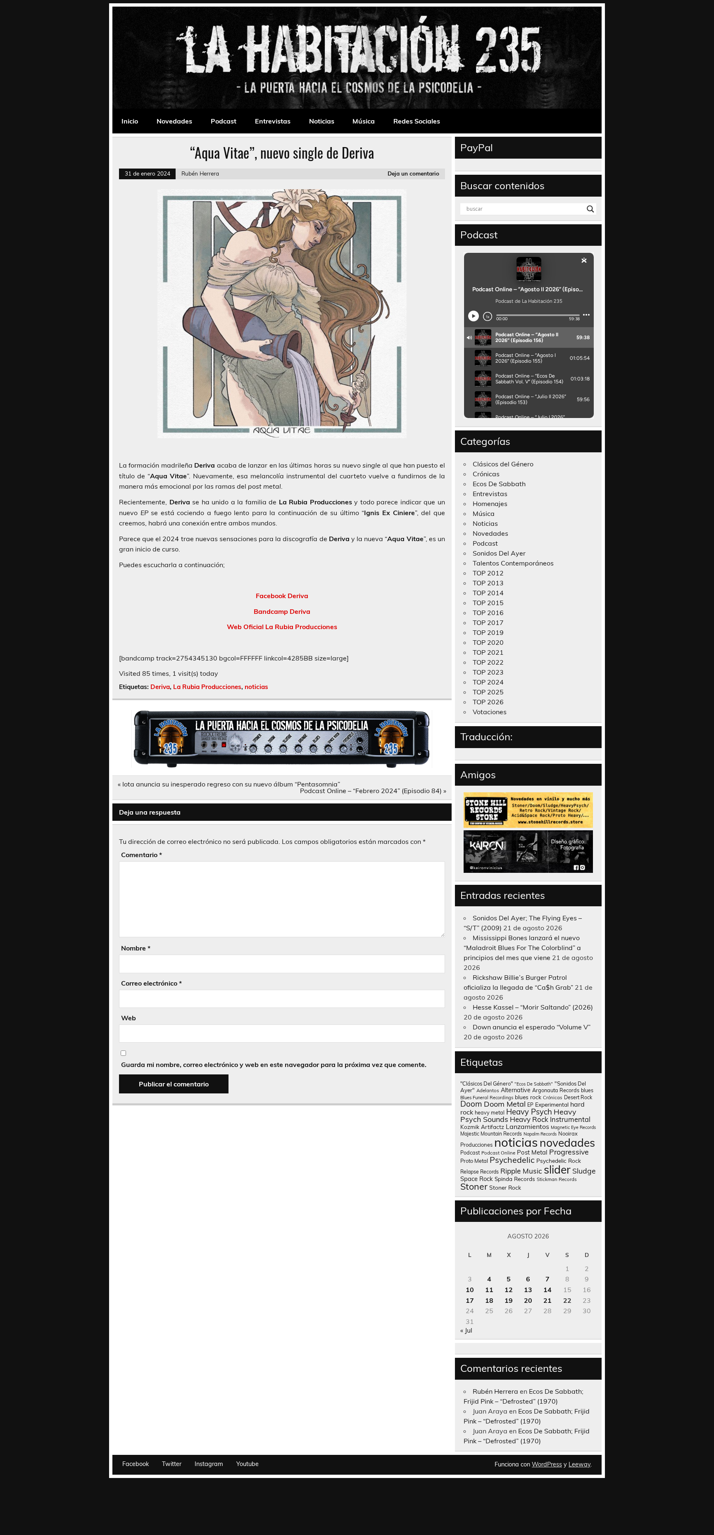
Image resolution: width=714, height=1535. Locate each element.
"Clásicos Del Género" (486, 1083)
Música (363, 121)
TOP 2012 (488, 573)
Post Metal (532, 1152)
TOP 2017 (488, 622)
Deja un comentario (413, 173)
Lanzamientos (527, 1126)
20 (528, 1300)
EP (530, 1105)
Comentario (141, 854)
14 (547, 1290)
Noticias (321, 121)
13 (528, 1290)
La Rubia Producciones (207, 687)
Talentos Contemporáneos (513, 563)
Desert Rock (578, 1097)
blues (587, 1090)
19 (509, 1300)
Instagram (209, 1464)
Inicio (129, 121)
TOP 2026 (488, 702)
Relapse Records (479, 1172)
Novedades (174, 121)
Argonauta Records (555, 1090)
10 (470, 1290)
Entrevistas (272, 121)
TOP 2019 (488, 632)
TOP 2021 (488, 652)
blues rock (528, 1096)
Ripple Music (521, 1171)
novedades (567, 1143)
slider (557, 1169)
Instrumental (570, 1119)
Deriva (160, 687)
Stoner (474, 1186)
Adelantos (487, 1090)
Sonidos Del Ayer (499, 553)
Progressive (569, 1151)
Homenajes (490, 503)
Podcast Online (498, 1153)
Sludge (584, 1170)
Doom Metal (505, 1104)
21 (547, 1300)
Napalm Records (540, 1134)
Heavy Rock (529, 1119)
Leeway (579, 1464)
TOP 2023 (488, 672)
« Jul (466, 1330)
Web (128, 1018)
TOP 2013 (488, 583)
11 (489, 1290)
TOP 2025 (488, 692)
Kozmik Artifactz (482, 1126)
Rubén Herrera (200, 173)
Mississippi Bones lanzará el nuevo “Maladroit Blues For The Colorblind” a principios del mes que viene (522, 948)
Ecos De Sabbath (499, 484)
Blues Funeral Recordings (486, 1097)
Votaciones (490, 712)
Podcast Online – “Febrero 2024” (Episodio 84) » (373, 791)
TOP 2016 (488, 612)
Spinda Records (515, 1178)
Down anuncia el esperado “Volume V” (531, 1027)
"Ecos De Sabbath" (533, 1084)
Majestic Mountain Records (491, 1134)
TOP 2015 (488, 603)
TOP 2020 (488, 642)
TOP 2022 (488, 662)
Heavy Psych (529, 1112)
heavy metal (490, 1112)
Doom (471, 1104)
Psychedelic (512, 1160)
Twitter (171, 1464)
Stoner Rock (505, 1187)
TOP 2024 (488, 682)
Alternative (516, 1090)
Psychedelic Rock (558, 1160)
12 (509, 1290)
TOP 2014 (488, 593)
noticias (256, 687)
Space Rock (476, 1179)
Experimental (552, 1104)
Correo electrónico (151, 983)
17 (470, 1300)
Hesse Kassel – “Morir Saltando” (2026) (533, 1007)
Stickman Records (557, 1179)
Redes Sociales (416, 121)
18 (489, 1300)
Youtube (247, 1464)
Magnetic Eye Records (573, 1127)
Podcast (223, 121)
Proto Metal (474, 1160)
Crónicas (486, 474)
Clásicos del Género (503, 464)
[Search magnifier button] (590, 209)
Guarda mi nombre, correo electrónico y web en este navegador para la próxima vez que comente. (273, 1064)
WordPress (547, 1464)
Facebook (135, 1464)
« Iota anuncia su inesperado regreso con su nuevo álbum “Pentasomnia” (229, 784)
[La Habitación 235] (281, 765)
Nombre (135, 948)
